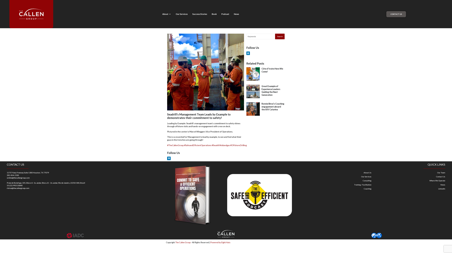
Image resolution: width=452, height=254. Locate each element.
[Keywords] (260, 36)
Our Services (182, 14)
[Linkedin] (169, 158)
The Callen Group (183, 242)
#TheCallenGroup (175, 145)
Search (280, 36)
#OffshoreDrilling (238, 145)
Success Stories (199, 14)
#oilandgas (225, 145)
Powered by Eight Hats (220, 242)
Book (214, 14)
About (165, 14)
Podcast (225, 14)
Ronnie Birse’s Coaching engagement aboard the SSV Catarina (273, 106)
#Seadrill (216, 145)
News (236, 14)
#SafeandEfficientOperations (197, 145)
